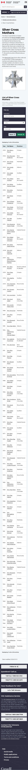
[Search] (25, 6)
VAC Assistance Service (9, 699)
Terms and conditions (11, 757)
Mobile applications (10, 754)
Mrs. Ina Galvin (11, 295)
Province (6, 120)
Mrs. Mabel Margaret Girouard (10, 239)
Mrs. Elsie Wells (11, 326)
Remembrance (11, 16)
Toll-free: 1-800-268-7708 (14, 714)
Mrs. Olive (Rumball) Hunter (10, 393)
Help (3, 749)
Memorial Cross (9, 57)
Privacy (6, 760)
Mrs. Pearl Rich (11, 489)
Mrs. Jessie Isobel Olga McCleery (10, 621)
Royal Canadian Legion (18, 37)
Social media (8, 751)
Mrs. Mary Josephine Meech (10, 476)
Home (3, 16)
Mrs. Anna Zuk (11, 310)
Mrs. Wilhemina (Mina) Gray (10, 484)
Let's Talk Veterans (14, 690)
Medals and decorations (9, 20)
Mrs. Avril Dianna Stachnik (9, 252)
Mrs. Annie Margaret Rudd (10, 452)
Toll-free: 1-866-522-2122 (14, 676)
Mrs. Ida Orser (11, 344)
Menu (4, 12)
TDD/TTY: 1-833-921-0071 (14, 680)
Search (20, 134)
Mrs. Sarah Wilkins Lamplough (10, 634)
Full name (6, 113)
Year (5, 126)
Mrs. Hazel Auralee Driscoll (10, 369)
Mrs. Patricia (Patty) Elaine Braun (11, 231)
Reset (11, 134)
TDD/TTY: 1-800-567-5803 (14, 719)
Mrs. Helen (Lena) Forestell (10, 550)
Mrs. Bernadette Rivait (10, 514)
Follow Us (16, 667)
